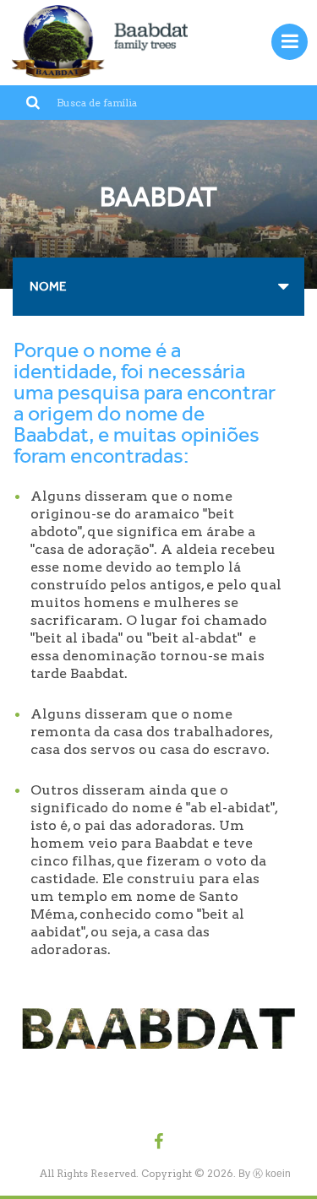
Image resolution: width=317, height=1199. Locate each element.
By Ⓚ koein (264, 1174)
